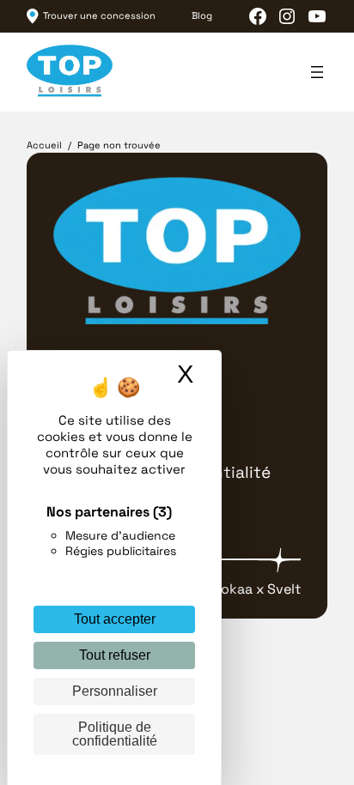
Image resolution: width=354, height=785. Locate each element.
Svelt (284, 589)
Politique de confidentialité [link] (114, 734)
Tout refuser (114, 655)
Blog (202, 15)
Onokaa (228, 589)
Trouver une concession (99, 15)
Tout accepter (115, 619)
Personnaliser (114, 691)
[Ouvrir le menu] (317, 72)
